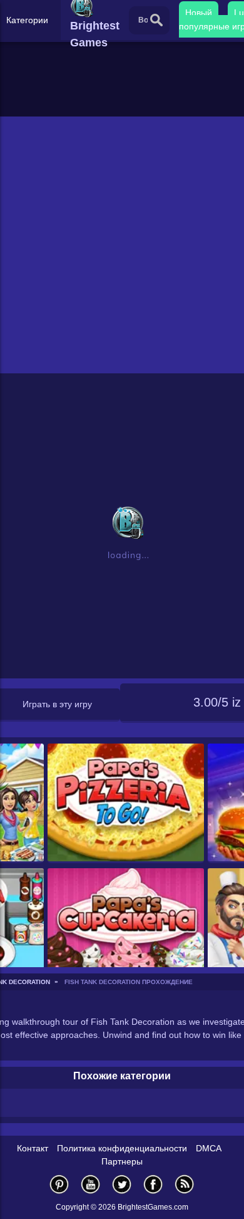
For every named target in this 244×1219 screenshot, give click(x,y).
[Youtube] (90, 1184)
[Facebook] (153, 1184)
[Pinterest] (59, 1184)
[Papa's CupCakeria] (126, 928)
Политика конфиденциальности (122, 1148)
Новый (198, 13)
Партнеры (122, 1161)
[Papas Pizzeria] (126, 803)
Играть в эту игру (57, 704)
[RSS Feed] (184, 1184)
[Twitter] (122, 1184)
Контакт (32, 1148)
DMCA (208, 1148)
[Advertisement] (122, 245)
